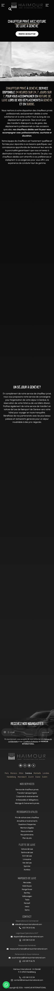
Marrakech (22, 777)
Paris (7, 773)
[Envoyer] (45, 732)
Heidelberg (11, 777)
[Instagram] (25, 765)
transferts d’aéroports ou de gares (27, 123)
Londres (46, 773)
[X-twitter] (33, 765)
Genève (28, 773)
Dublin (44, 777)
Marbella (37, 773)
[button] (3, 5)
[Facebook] (20, 765)
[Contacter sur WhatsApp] (6, 984)
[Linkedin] (29, 765)
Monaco (13, 773)
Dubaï (37, 777)
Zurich (31, 777)
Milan (21, 773)
